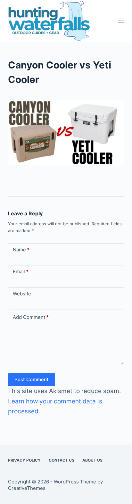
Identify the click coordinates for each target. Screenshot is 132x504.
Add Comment (31, 317)
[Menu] (121, 21)
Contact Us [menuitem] (61, 460)
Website (22, 294)
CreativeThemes (26, 488)
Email (21, 271)
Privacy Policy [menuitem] (24, 460)
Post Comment (31, 379)
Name (21, 250)
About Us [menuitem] (92, 460)
